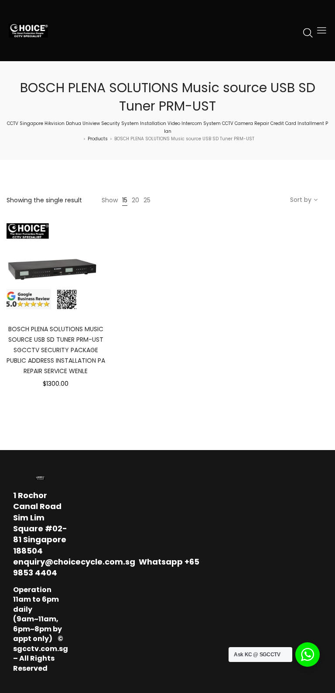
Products (98, 138)
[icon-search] (308, 32)
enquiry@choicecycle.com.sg (74, 561)
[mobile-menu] (321, 31)
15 (124, 200)
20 (135, 200)
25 (147, 200)
